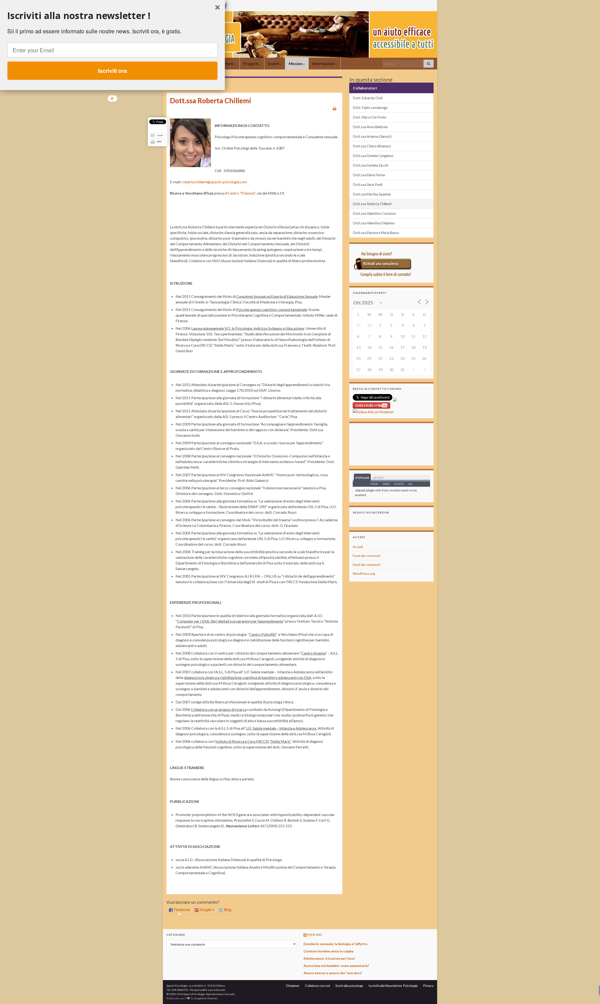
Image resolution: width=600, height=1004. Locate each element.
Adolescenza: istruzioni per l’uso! (329, 958)
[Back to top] (589, 993)
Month (399, 483)
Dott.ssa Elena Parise (369, 175)
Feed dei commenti (366, 565)
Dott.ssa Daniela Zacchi (370, 165)
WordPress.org (364, 573)
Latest (378, 477)
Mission (296, 63)
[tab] (179, 910)
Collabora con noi (317, 986)
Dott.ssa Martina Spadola (372, 194)
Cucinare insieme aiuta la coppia (328, 951)
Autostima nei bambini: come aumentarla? (336, 966)
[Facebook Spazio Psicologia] (225, 5)
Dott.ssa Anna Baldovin (370, 127)
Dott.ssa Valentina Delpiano (374, 223)
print (159, 141)
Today (374, 483)
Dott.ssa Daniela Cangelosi (373, 156)
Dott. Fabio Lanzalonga (370, 108)
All (411, 483)
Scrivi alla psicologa (349, 986)
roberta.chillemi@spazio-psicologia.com (214, 182)
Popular (362, 477)
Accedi (358, 547)
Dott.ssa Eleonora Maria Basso (376, 233)
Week (386, 483)
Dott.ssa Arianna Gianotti (372, 136)
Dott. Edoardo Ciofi (367, 98)
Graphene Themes (206, 998)
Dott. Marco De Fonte (369, 117)
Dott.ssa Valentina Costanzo (374, 213)
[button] (112, 15)
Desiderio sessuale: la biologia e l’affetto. (336, 944)
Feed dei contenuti (366, 556)
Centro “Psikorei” (241, 193)
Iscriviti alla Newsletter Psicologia (393, 986)
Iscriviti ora (112, 70)
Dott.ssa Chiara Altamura (372, 146)
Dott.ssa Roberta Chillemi (372, 204)
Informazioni (323, 63)
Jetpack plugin (365, 490)
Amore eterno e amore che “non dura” (333, 973)
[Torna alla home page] (300, 34)
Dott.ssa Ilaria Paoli (367, 185)
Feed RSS (315, 934)
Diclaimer (293, 986)
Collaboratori (365, 88)
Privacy (428, 986)
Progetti (251, 63)
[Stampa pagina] (334, 108)
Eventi (274, 63)
